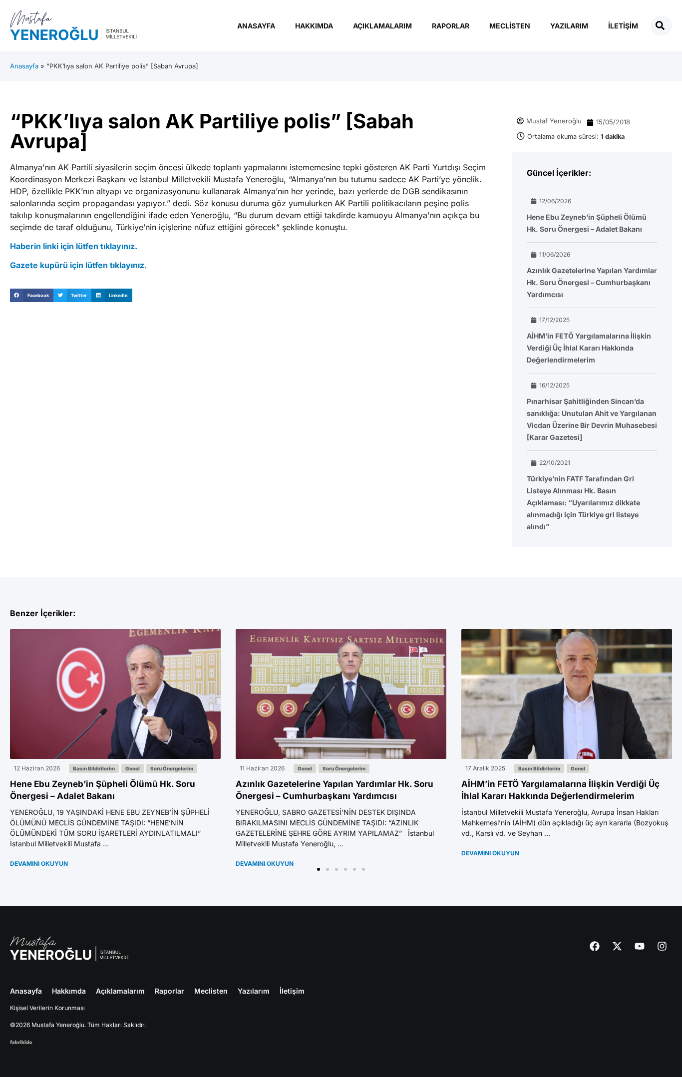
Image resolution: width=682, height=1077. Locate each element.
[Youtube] (640, 946)
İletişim (623, 25)
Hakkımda (314, 25)
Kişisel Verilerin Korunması (47, 1008)
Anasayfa (256, 25)
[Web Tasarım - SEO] (21, 1041)
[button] (31, 295)
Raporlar (450, 25)
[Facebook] (595, 946)
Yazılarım (569, 25)
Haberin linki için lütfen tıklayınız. (73, 246)
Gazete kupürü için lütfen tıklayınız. (78, 265)
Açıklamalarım (382, 25)
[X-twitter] (617, 946)
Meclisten (509, 25)
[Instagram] (662, 946)
